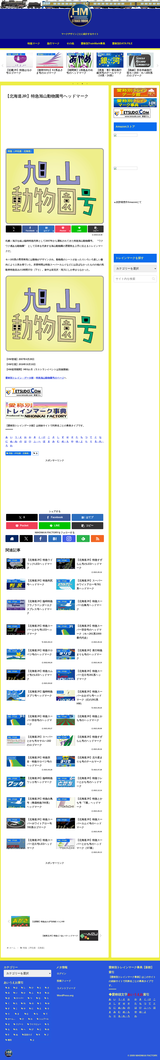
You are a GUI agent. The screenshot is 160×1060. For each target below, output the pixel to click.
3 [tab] (82, 83)
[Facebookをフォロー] (40, 538)
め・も (65, 441)
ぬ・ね (13, 441)
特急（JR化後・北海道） (19, 453)
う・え (18, 437)
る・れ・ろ (124, 1016)
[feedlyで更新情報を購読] (83, 538)
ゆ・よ (79, 441)
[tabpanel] (19, 65)
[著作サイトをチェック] (11, 538)
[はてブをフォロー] (54, 538)
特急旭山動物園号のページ (50, 377)
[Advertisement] (54, 123)
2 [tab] (77, 83)
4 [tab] (87, 83)
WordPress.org (65, 995)
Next (157, 65)
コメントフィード (66, 988)
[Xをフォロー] (26, 538)
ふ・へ (37, 441)
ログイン (61, 973)
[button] (96, 228)
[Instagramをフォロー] (68, 538)
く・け (41, 437)
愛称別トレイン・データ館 (19, 377)
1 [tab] (73, 83)
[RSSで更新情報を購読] (97, 538)
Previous (2, 65)
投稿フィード (64, 980)
